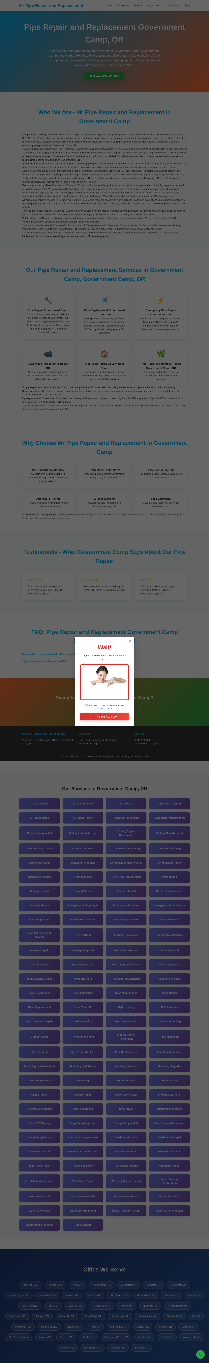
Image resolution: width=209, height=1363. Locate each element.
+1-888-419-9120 (104, 716)
